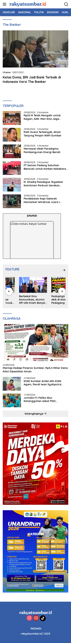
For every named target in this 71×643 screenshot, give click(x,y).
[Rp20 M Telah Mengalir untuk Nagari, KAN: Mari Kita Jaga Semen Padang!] (12, 118)
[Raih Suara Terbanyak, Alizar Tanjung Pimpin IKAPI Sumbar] (12, 135)
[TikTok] (43, 618)
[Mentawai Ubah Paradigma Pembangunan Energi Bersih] (12, 151)
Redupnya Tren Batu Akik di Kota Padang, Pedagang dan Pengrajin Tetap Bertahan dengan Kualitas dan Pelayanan (51, 300)
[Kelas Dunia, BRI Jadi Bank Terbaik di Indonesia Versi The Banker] (35, 48)
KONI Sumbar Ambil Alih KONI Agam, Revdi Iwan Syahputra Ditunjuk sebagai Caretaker (42, 382)
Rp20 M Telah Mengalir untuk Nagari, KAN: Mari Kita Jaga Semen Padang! (42, 117)
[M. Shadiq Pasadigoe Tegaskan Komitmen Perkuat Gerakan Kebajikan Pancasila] (12, 184)
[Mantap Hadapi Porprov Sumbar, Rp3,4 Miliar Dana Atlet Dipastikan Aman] (35, 342)
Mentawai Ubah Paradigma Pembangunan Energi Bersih (42, 150)
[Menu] (5, 4)
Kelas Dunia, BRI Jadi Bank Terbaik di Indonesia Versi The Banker (32, 79)
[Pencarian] (66, 4)
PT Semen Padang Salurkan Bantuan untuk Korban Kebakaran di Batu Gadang (46, 167)
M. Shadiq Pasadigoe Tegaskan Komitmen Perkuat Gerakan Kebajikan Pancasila (43, 183)
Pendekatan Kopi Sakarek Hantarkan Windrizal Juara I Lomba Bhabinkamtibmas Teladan (46, 200)
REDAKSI (36, 628)
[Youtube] (36, 618)
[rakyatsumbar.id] (27, 4)
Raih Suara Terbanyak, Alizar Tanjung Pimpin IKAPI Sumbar (42, 133)
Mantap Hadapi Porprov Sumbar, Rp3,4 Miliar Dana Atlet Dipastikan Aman (35, 369)
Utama (7, 72)
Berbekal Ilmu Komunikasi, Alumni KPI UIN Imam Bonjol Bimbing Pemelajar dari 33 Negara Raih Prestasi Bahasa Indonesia (18, 300)
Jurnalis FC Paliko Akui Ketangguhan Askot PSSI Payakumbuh (40, 399)
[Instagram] (29, 618)
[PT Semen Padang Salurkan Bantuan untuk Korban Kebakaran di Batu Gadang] (12, 168)
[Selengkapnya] (64, 270)
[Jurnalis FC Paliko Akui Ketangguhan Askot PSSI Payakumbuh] (12, 400)
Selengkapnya (34, 413)
